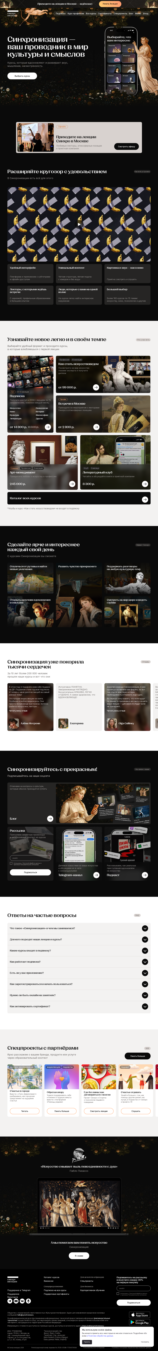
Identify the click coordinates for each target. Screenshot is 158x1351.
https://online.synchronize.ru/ (93, 1326)
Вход (145, 13)
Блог (131, 13)
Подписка (60, 13)
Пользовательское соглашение (29, 864)
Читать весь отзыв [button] (18, 710)
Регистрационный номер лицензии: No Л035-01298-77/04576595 (54, 1348)
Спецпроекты (120, 13)
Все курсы (91, 13)
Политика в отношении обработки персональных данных (131, 1348)
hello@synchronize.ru (25, 1315)
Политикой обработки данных (31, 863)
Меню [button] (138, 13)
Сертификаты (105, 13)
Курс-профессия (76, 13)
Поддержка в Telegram (18, 1290)
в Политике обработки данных (100, 1336)
